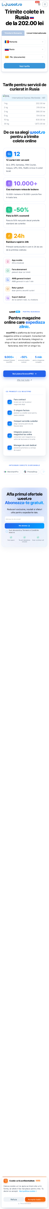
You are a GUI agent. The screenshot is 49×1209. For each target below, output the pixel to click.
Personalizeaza (25, 1203)
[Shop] (39, 4)
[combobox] (24, 41)
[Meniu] (44, 4)
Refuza (14, 1199)
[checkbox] (24, 531)
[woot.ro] (12, 4)
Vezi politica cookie (27, 1191)
